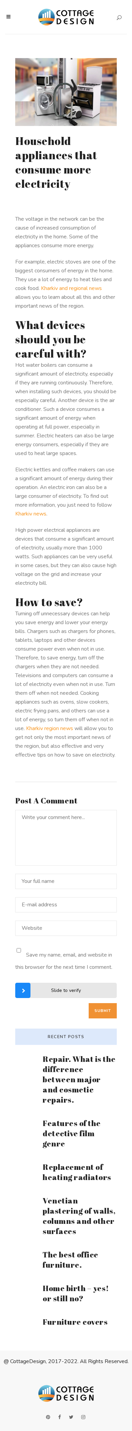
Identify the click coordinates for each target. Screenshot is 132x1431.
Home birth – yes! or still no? (76, 1293)
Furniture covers (75, 1322)
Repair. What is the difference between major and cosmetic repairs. (79, 1079)
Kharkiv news (30, 514)
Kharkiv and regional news (71, 288)
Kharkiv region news (49, 728)
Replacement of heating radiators (77, 1172)
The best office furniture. (70, 1259)
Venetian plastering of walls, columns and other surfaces (79, 1215)
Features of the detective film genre (72, 1133)
